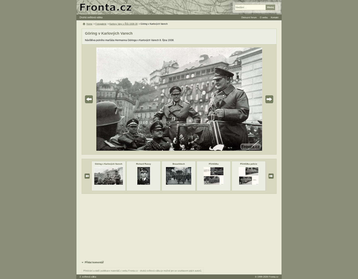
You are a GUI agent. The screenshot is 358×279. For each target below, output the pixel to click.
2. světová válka (88, 276)
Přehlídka (214, 164)
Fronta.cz (273, 276)
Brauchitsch (179, 164)
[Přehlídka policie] (249, 184)
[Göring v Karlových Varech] (108, 184)
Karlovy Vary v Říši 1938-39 (123, 24)
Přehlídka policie (248, 164)
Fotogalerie (100, 24)
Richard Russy (143, 164)
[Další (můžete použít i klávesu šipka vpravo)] (257, 99)
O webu (264, 17)
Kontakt (274, 17)
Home (89, 24)
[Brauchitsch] (178, 184)
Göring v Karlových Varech (108, 164)
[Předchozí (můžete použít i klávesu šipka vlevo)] (100, 99)
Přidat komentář (94, 262)
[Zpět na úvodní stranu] (107, 7)
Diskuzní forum (249, 17)
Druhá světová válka (91, 17)
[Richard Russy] (143, 184)
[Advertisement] (179, 227)
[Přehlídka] (213, 184)
